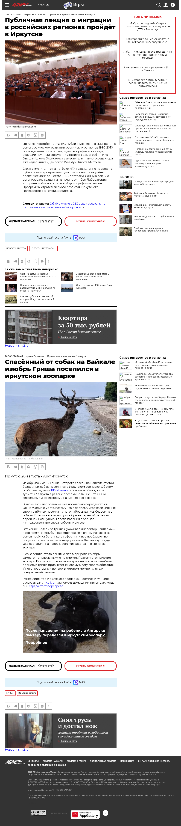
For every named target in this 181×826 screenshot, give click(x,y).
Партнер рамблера (58, 813)
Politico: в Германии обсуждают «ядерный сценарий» (151, 194)
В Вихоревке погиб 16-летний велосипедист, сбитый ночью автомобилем (147, 83)
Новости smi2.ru (16, 345)
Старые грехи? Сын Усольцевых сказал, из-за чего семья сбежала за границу (154, 140)
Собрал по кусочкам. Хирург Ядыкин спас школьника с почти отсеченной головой (155, 400)
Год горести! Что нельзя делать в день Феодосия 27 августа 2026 (147, 41)
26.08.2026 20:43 (14, 356)
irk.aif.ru (49, 582)
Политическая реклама (103, 761)
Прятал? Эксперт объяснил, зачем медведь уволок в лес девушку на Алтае (153, 152)
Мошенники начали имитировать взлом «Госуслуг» (152, 206)
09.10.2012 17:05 (13, 14)
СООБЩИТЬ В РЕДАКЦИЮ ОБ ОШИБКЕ (47, 765)
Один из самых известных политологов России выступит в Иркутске (38, 276)
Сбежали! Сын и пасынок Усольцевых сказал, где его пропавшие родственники (155, 105)
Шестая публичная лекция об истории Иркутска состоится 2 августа (37, 299)
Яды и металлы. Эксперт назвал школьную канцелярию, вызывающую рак (152, 163)
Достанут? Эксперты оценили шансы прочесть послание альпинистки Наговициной (155, 128)
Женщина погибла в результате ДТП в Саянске (148, 69)
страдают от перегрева (46, 586)
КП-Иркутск (59, 490)
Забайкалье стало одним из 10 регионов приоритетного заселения (92, 276)
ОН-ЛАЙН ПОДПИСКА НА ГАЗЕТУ (154, 761)
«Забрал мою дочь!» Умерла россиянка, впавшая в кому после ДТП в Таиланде (148, 26)
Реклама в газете (76, 761)
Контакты (33, 761)
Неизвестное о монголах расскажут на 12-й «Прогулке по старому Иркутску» (38, 288)
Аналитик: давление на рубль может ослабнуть (154, 217)
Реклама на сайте (53, 761)
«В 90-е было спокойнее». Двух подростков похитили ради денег (153, 387)
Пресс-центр (127, 761)
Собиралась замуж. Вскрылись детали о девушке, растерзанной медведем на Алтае (153, 117)
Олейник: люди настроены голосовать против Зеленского (151, 229)
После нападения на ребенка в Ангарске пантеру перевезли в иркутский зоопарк (65, 632)
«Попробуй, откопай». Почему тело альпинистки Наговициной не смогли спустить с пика (154, 412)
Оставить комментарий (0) (90, 221)
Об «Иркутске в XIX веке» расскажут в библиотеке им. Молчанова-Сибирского (64, 205)
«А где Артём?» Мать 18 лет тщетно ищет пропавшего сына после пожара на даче (154, 365)
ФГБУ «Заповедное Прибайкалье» (24, 458)
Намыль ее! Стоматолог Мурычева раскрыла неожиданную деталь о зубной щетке (154, 377)
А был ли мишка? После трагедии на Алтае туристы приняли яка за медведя (148, 54)
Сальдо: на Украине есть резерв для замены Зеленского (154, 182)
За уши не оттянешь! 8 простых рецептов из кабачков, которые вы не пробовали (155, 423)
